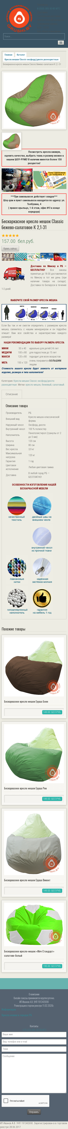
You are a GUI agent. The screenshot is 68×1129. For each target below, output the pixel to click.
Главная (8, 54)
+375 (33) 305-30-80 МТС (34, 1030)
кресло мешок (33, 384)
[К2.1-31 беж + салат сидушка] (34, 100)
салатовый (58, 384)
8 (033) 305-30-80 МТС (48, 8)
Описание (12, 394)
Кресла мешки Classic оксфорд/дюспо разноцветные (32, 59)
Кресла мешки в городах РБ (17, 1015)
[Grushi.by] (19, 18)
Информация (9, 1009)
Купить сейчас (10, 248)
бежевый (46, 384)
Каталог (21, 54)
